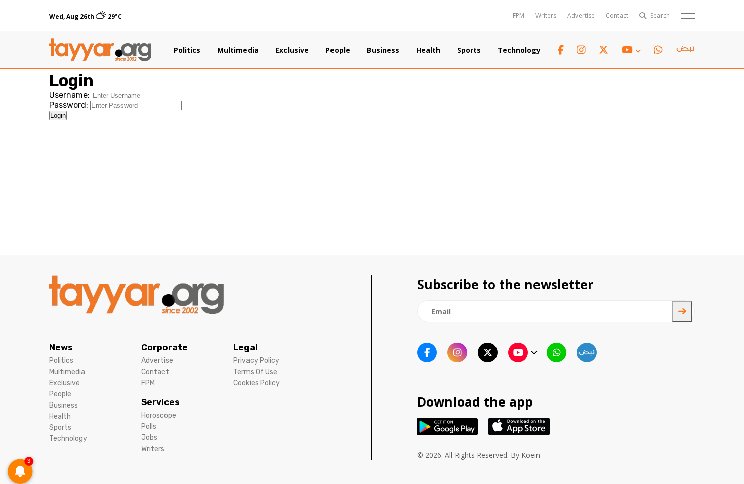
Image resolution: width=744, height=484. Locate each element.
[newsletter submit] (682, 311)
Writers (545, 15)
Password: (68, 105)
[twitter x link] (603, 50)
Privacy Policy (256, 360)
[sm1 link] (685, 50)
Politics (187, 50)
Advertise (581, 15)
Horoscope (158, 415)
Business (383, 50)
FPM (518, 15)
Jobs (149, 437)
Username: (69, 95)
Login (58, 115)
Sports (469, 50)
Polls (148, 426)
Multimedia (238, 50)
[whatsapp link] (658, 50)
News (61, 347)
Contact (617, 15)
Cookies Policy (256, 383)
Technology (519, 50)
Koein (530, 455)
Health (428, 50)
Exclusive (292, 50)
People (337, 50)
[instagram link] (581, 50)
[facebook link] (561, 50)
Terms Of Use (255, 372)
